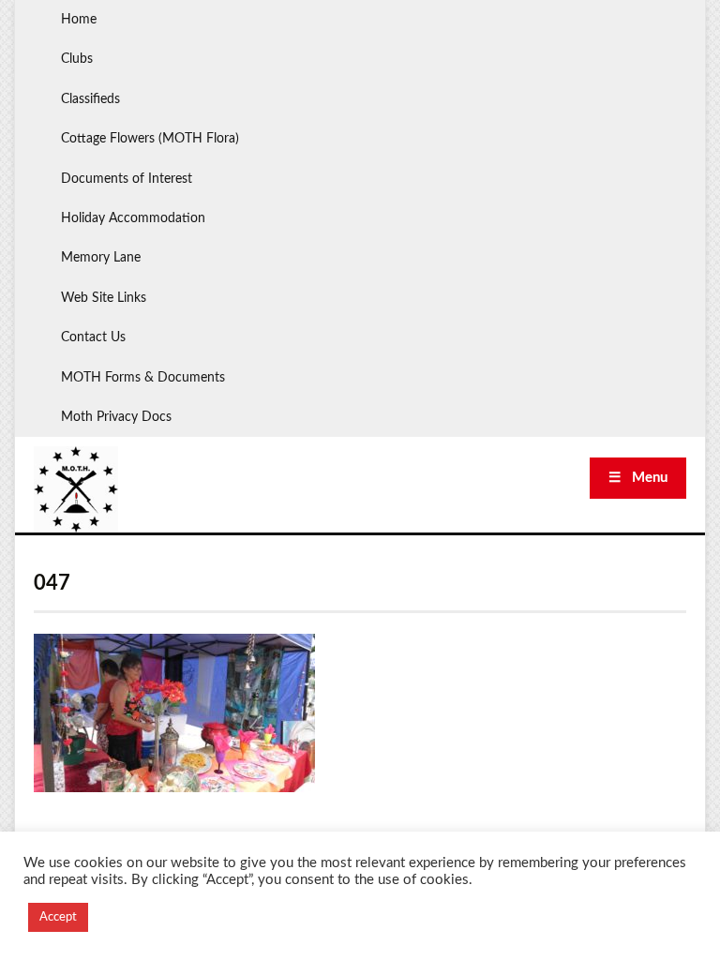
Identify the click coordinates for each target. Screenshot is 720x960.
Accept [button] (58, 917)
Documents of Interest (126, 179)
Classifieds (90, 99)
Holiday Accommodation (133, 218)
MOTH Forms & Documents (143, 377)
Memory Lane (101, 257)
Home (79, 19)
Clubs (77, 59)
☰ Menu (638, 478)
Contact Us (93, 337)
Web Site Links (103, 298)
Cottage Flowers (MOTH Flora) (150, 138)
